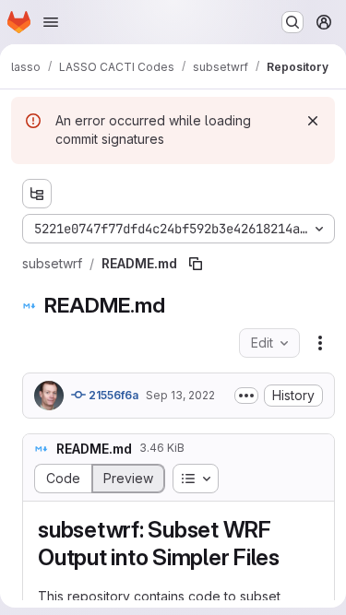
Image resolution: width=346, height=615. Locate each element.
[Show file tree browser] (37, 193)
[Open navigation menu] (51, 22)
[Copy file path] (195, 263)
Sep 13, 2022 (180, 395)
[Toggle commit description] (246, 395)
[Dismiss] (313, 121)
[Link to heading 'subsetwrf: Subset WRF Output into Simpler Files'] (292, 557)
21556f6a (112, 395)
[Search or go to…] (292, 22)
